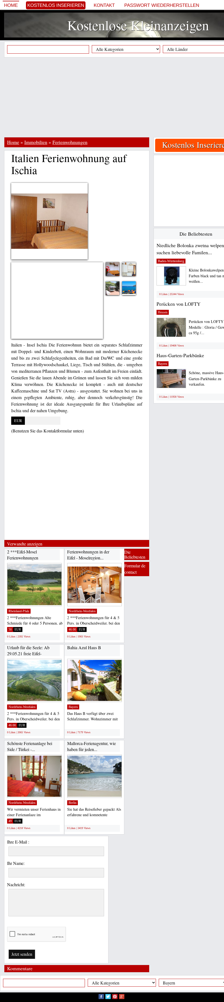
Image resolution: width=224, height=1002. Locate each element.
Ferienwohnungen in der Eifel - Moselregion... (88, 555)
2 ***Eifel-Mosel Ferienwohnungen (22, 555)
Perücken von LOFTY (179, 304)
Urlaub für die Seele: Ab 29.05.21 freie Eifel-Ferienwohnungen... (28, 653)
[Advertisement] (114, 97)
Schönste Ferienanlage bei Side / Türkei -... (29, 746)
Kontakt (104, 5)
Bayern (73, 707)
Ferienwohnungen (69, 142)
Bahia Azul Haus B (84, 647)
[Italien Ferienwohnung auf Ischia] (117, 269)
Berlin (72, 803)
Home (11, 5)
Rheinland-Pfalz (18, 611)
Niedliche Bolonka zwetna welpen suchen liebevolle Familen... (190, 249)
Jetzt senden (21, 954)
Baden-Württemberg (171, 261)
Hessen (162, 312)
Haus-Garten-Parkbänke (180, 355)
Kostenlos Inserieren (55, 5)
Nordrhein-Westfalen (82, 611)
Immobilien (35, 142)
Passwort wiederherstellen (161, 5)
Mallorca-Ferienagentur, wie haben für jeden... (91, 746)
